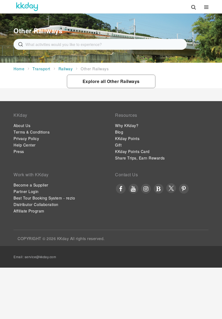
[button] (111, 81)
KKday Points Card (132, 151)
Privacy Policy (26, 138)
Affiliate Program (29, 211)
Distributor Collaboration (36, 204)
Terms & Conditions (32, 132)
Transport (41, 68)
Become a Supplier (31, 185)
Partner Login (26, 191)
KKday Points (127, 138)
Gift (118, 145)
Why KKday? (126, 125)
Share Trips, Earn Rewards (140, 158)
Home (19, 68)
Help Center (25, 145)
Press (19, 151)
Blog (119, 132)
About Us (22, 125)
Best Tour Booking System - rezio (44, 198)
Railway (65, 68)
